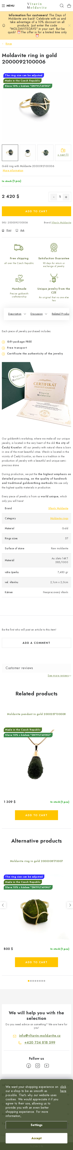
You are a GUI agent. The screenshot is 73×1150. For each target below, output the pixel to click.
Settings (36, 1125)
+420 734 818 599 (39, 1042)
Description (15, 314)
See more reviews (58, 675)
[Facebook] (28, 1065)
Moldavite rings (59, 518)
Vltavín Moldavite (61, 222)
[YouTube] (46, 1065)
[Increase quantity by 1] (66, 197)
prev (3, 905)
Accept (36, 1138)
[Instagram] (37, 1065)
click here (63, 1089)
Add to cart (36, 211)
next (70, 905)
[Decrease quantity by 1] (53, 197)
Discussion (37, 314)
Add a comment (36, 643)
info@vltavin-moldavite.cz (40, 1035)
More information (13, 170)
